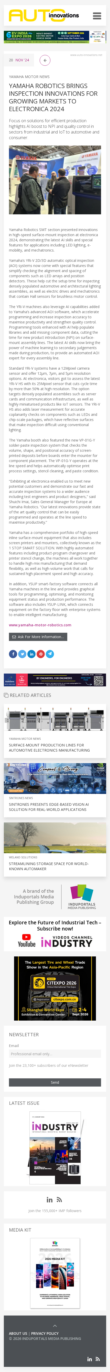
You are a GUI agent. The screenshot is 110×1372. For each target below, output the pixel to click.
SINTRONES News (21, 798)
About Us (18, 1333)
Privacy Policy (45, 1333)
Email (14, 1045)
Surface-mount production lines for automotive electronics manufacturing (49, 748)
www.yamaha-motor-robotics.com (40, 624)
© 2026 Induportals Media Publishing (45, 1338)
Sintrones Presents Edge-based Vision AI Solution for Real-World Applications (49, 807)
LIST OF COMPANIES (26, 1343)
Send (55, 1082)
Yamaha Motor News (29, 76)
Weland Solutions (23, 857)
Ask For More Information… (40, 636)
